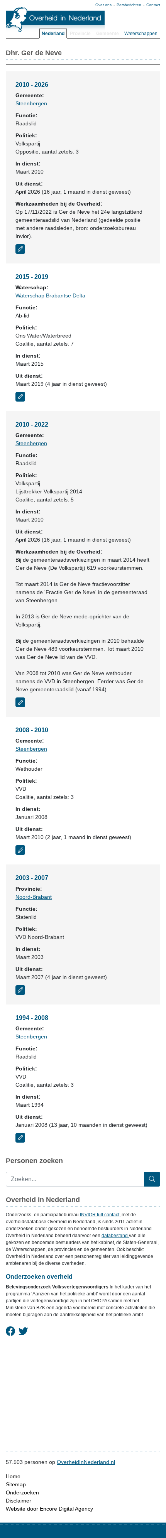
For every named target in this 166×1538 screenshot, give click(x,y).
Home (13, 1476)
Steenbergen (31, 103)
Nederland (53, 33)
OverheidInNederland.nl (86, 1462)
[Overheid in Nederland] (55, 19)
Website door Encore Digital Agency (49, 1509)
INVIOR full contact (99, 1214)
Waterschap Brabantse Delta (50, 295)
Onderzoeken (22, 1492)
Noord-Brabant (33, 897)
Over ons (103, 5)
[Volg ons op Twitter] (23, 1331)
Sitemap (16, 1484)
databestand (115, 1235)
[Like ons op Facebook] (10, 1331)
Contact (153, 5)
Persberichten (129, 5)
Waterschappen (141, 33)
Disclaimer (18, 1500)
